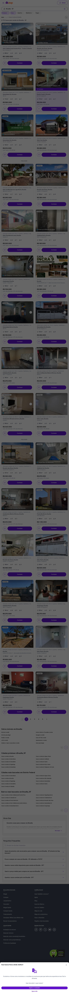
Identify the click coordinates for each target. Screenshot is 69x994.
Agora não (34, 991)
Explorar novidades (34, 988)
